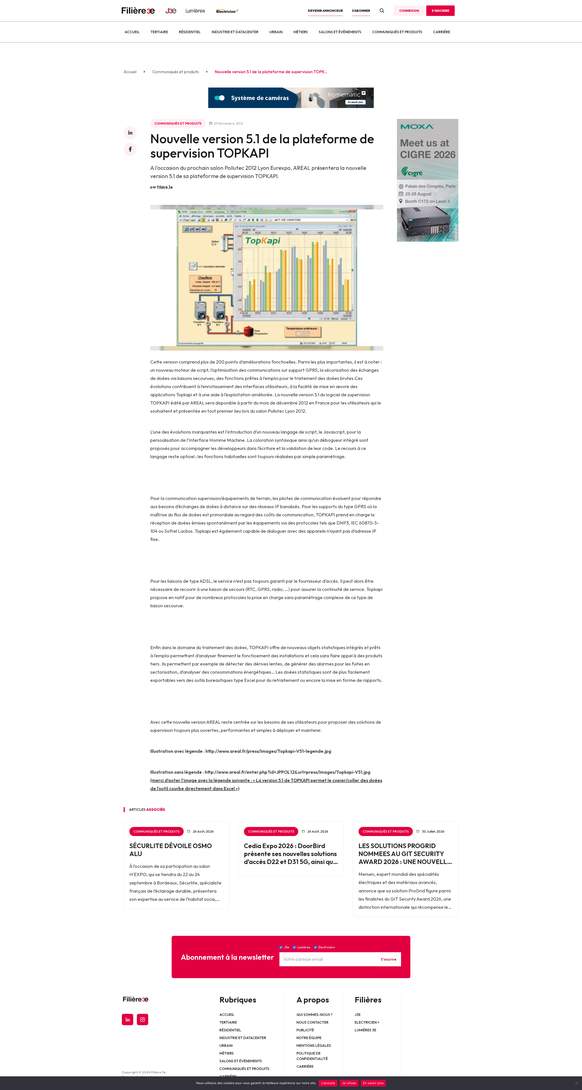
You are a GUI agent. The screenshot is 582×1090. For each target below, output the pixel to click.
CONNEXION (409, 11)
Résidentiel (190, 32)
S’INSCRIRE (440, 11)
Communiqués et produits (397, 32)
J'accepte (328, 1083)
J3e (358, 1014)
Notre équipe (308, 1037)
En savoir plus (373, 1083)
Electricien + (367, 1022)
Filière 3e (165, 187)
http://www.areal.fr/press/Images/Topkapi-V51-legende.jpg (268, 751)
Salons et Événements (340, 32)
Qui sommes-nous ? (314, 1014)
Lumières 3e (365, 1030)
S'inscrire (388, 959)
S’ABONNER (361, 11)
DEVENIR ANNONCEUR (325, 11)
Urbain (276, 32)
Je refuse (349, 1083)
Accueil (132, 32)
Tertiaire (159, 32)
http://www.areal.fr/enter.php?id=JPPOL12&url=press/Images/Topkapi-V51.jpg (287, 772)
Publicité (305, 1030)
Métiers (301, 32)
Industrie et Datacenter (235, 32)
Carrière (441, 32)
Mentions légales (313, 1045)
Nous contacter (312, 1022)
